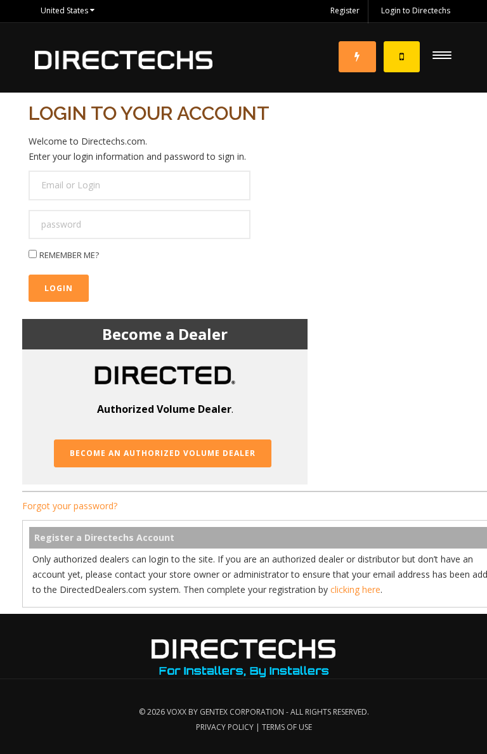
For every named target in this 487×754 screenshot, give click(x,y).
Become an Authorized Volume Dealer (163, 453)
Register (345, 10)
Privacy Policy (225, 727)
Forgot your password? (69, 506)
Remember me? (69, 255)
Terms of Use (287, 727)
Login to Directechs (415, 10)
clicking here (355, 589)
